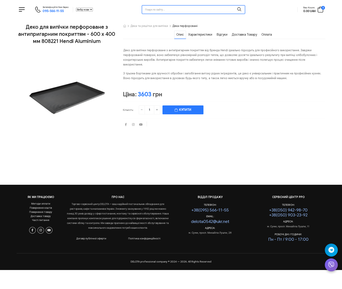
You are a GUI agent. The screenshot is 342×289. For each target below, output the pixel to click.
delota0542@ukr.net (210, 221)
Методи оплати (40, 203)
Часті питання (40, 220)
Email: (210, 216)
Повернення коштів (41, 207)
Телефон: (210, 205)
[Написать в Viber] (331, 264)
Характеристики (200, 35)
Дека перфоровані (185, 26)
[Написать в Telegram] (331, 250)
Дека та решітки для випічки (149, 26)
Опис (180, 35)
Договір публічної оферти (91, 238)
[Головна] (124, 26)
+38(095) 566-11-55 (210, 210)
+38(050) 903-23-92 (288, 215)
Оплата (266, 35)
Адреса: (210, 228)
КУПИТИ (184, 110)
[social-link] (126, 125)
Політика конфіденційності (144, 238)
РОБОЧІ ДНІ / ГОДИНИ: (288, 234)
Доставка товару (244, 35)
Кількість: (128, 110)
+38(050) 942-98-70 (288, 210)
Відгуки (222, 35)
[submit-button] (239, 9)
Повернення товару (40, 212)
